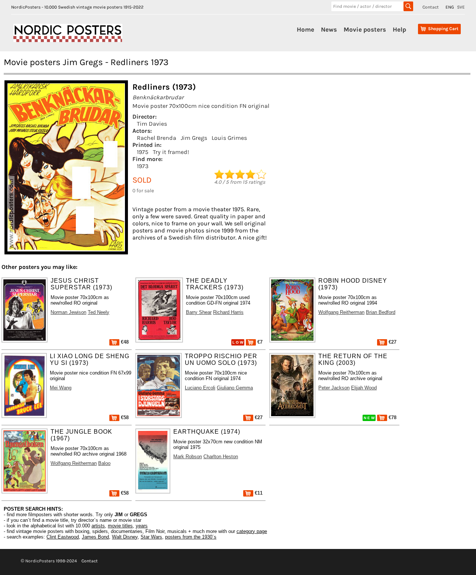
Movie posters (365, 29)
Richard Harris (228, 312)
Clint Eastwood (62, 537)
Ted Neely (98, 312)
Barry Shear (199, 312)
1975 (142, 151)
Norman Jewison (68, 312)
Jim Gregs (194, 137)
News (329, 29)
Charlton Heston (220, 456)
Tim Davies (152, 123)
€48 (124, 342)
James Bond (95, 537)
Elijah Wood (364, 388)
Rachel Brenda (156, 137)
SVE (461, 7)
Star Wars (151, 537)
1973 (142, 166)
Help (399, 29)
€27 (391, 342)
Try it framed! (171, 151)
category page (252, 531)
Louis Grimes (229, 137)
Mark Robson (187, 456)
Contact (430, 7)
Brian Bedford (380, 312)
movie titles (120, 526)
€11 (258, 493)
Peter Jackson (334, 388)
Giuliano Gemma (235, 388)
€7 (259, 342)
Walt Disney (125, 537)
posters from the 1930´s (190, 537)
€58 (124, 417)
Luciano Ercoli (200, 388)
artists (98, 526)
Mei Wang (60, 388)
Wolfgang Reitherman (341, 312)
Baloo (104, 463)
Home (305, 29)
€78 (391, 417)
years (142, 526)
